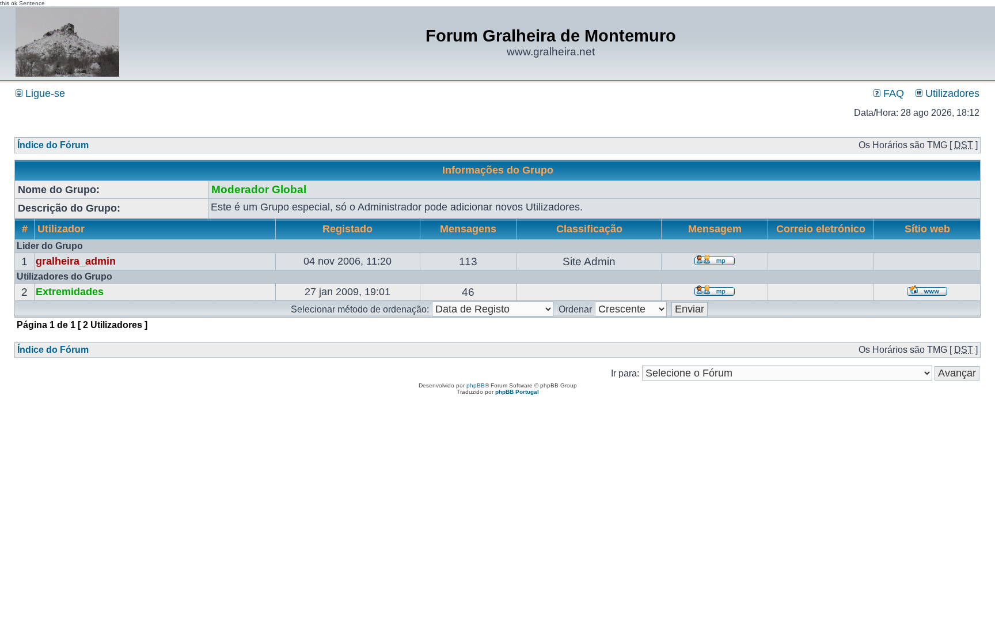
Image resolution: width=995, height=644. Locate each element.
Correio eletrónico (820, 229)
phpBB (475, 385)
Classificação (589, 229)
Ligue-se (43, 93)
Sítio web (927, 229)
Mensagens (468, 229)
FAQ (892, 93)
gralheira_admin (76, 261)
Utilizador (61, 229)
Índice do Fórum (53, 145)
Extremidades (70, 291)
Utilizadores (950, 93)
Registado (347, 229)
